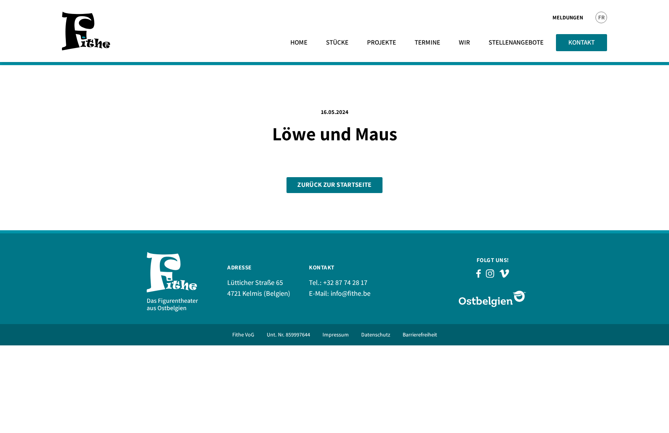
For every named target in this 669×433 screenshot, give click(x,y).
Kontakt (581, 42)
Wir (464, 42)
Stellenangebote (516, 42)
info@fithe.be (351, 293)
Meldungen (567, 17)
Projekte (381, 42)
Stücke (337, 42)
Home (298, 42)
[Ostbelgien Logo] (493, 298)
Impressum (335, 334)
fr (601, 17)
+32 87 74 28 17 (345, 282)
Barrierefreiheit (420, 334)
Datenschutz (375, 334)
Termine (427, 42)
